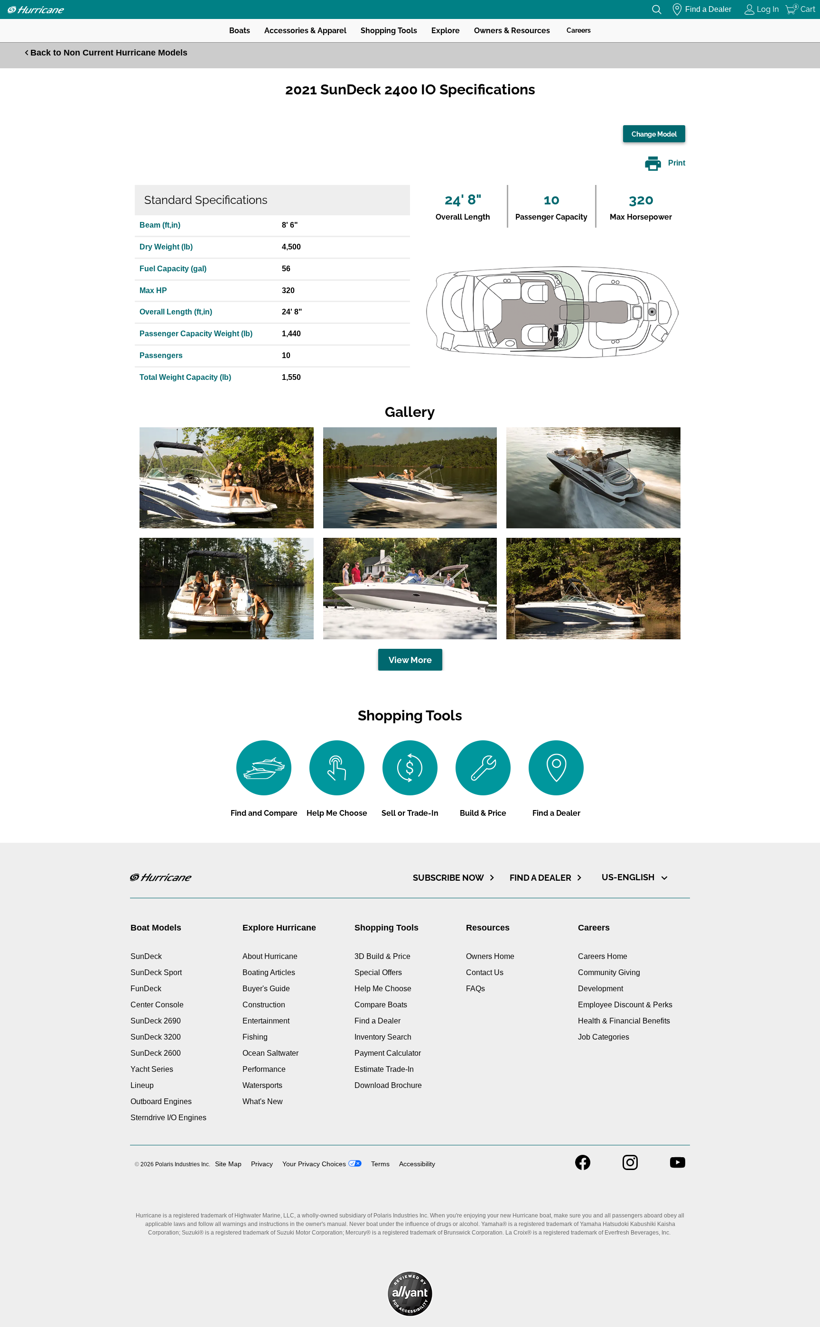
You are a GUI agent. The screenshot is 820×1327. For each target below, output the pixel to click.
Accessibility (417, 1164)
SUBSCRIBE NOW (448, 878)
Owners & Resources (512, 30)
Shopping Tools (389, 30)
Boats (239, 30)
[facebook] (582, 1167)
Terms (380, 1164)
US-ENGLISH (629, 877)
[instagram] (630, 1167)
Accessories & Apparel (305, 30)
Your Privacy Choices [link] (314, 1164)
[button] (227, 478)
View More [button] (410, 660)
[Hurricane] (35, 9)
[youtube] (677, 1167)
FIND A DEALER (540, 878)
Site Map (228, 1164)
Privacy (262, 1164)
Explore (445, 30)
